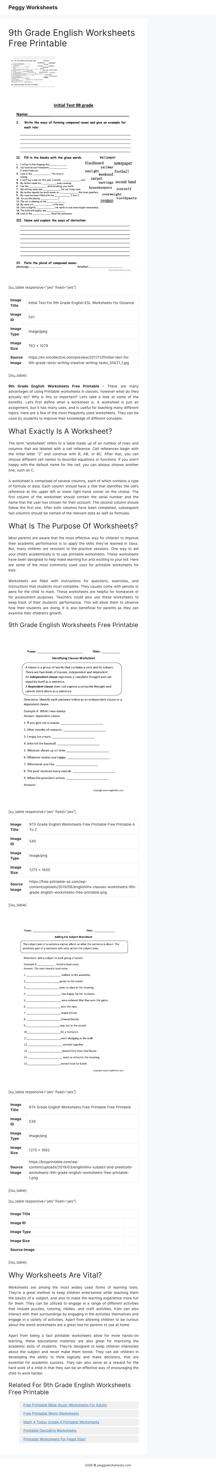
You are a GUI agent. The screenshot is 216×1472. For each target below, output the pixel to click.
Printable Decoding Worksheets (50, 1430)
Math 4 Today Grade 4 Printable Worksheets (61, 1422)
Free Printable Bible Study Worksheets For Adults (65, 1405)
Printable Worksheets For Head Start (54, 1439)
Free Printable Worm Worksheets (51, 1413)
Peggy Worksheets (33, 7)
